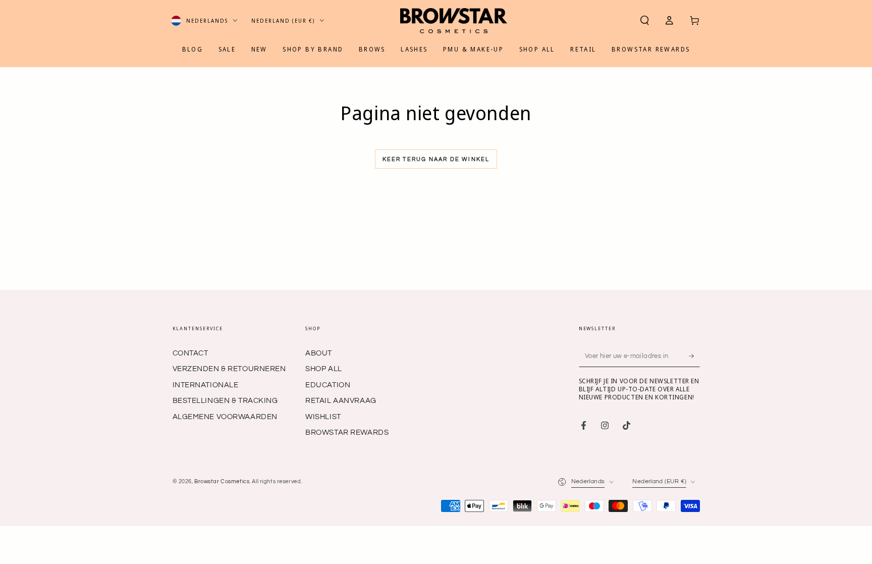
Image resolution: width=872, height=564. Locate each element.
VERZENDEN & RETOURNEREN (229, 369)
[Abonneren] (694, 356)
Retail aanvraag (340, 400)
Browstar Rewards (347, 432)
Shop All (323, 369)
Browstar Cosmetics (221, 481)
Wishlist (323, 417)
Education (327, 385)
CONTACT (190, 353)
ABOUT (318, 353)
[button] (644, 20)
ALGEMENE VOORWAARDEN (225, 417)
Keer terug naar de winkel (436, 159)
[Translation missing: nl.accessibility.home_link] (453, 20)
